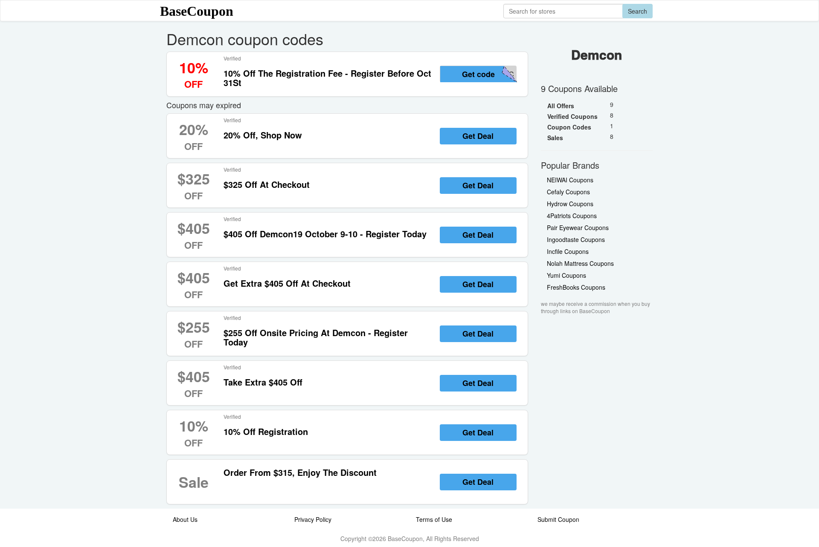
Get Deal (478, 135)
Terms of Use (434, 519)
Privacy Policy (312, 519)
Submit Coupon (558, 519)
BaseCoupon (196, 11)
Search (637, 11)
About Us (185, 519)
